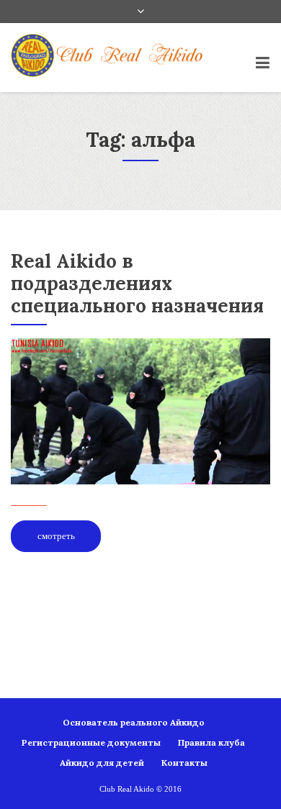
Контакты (184, 762)
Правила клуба (211, 742)
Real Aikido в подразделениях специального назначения (137, 283)
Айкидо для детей (102, 762)
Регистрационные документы (91, 742)
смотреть (56, 535)
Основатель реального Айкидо (134, 722)
